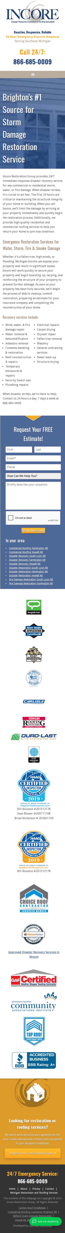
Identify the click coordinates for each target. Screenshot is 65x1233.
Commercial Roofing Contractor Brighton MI (32, 1212)
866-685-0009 (32, 61)
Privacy (36, 1188)
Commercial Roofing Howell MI (26, 552)
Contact (49, 1188)
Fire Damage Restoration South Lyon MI (31, 579)
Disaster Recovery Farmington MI (27, 559)
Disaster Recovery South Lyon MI (27, 555)
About (23, 1188)
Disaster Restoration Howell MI (26, 575)
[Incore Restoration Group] (32, 24)
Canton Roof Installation (32, 1207)
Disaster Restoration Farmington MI (28, 571)
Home (12, 1188)
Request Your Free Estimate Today (31, 1153)
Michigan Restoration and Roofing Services (34, 1192)
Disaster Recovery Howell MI (24, 563)
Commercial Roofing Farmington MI (28, 548)
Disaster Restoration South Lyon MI (28, 567)
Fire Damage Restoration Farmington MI (31, 583)
